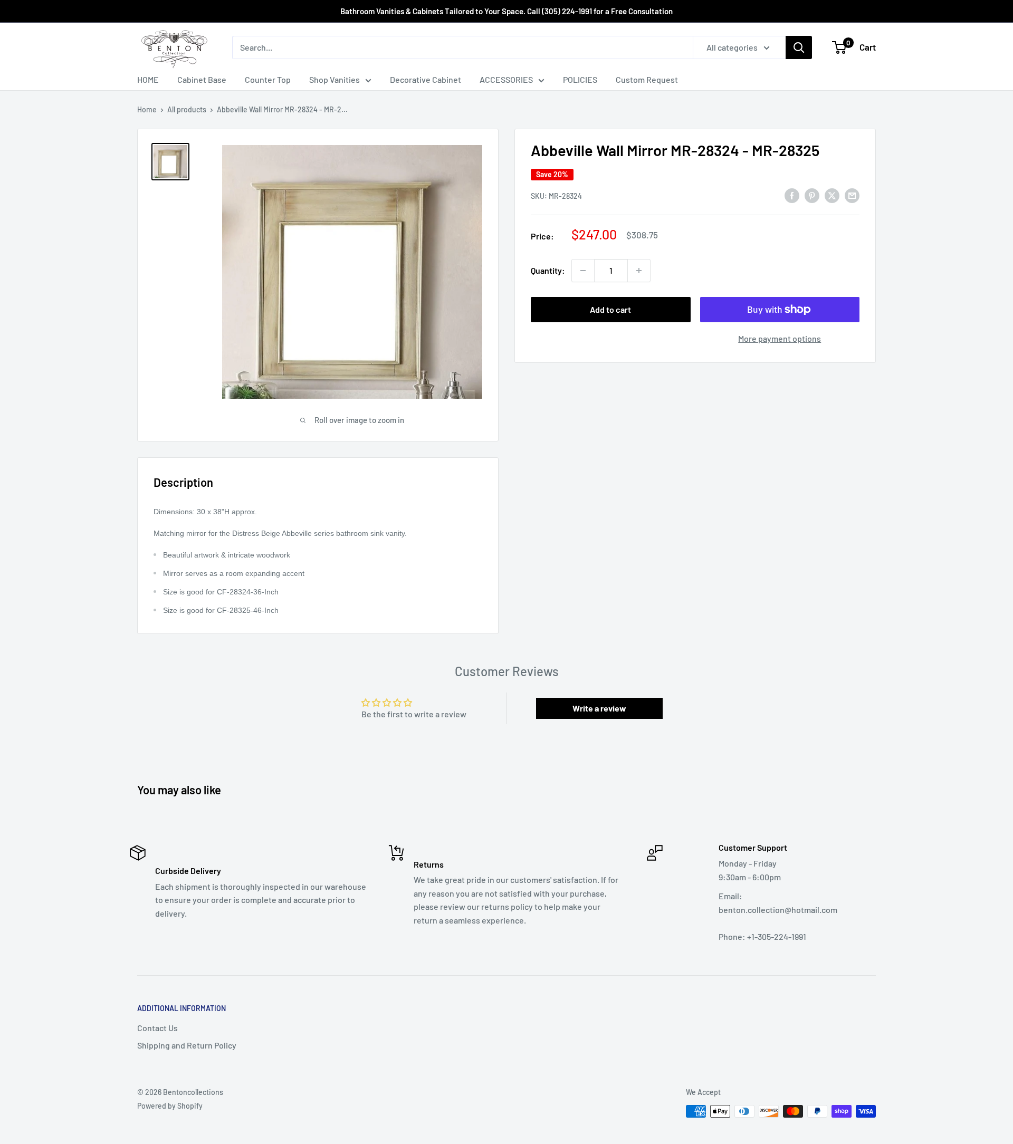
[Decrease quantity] (583, 270)
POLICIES (580, 79)
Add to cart (610, 309)
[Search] (799, 47)
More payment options (779, 338)
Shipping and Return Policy (186, 1045)
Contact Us (157, 1028)
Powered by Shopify (170, 1105)
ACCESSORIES (506, 79)
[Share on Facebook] (792, 195)
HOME (148, 79)
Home (147, 109)
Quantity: (548, 270)
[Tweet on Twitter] (832, 195)
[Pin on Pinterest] (812, 195)
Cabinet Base (201, 79)
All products (186, 109)
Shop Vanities (334, 79)
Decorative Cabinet (425, 79)
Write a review (599, 708)
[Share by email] (852, 195)
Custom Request (647, 79)
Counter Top (268, 79)
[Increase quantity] (639, 270)
